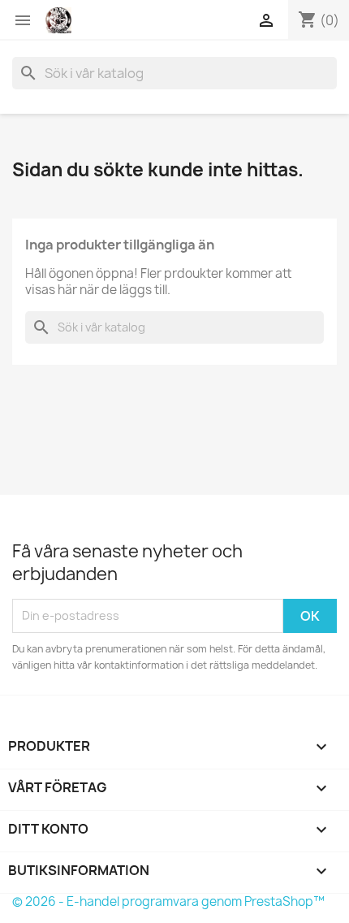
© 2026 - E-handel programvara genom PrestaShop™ (168, 901)
